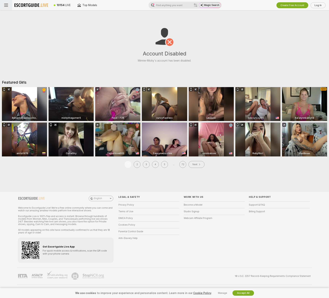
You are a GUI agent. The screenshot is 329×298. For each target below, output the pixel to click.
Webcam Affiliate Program (198, 218)
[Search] (195, 5)
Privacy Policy (126, 204)
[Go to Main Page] (31, 5)
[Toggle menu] (6, 5)
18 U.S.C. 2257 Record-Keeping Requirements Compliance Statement (273, 276)
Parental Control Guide (130, 231)
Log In (318, 5)
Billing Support (257, 211)
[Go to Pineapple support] (75, 276)
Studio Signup (191, 211)
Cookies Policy (126, 225)
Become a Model (193, 204)
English (98, 198)
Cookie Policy (202, 293)
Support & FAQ (257, 204)
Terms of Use (125, 211)
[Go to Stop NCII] (93, 276)
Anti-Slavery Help (128, 238)
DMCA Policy (125, 218)
